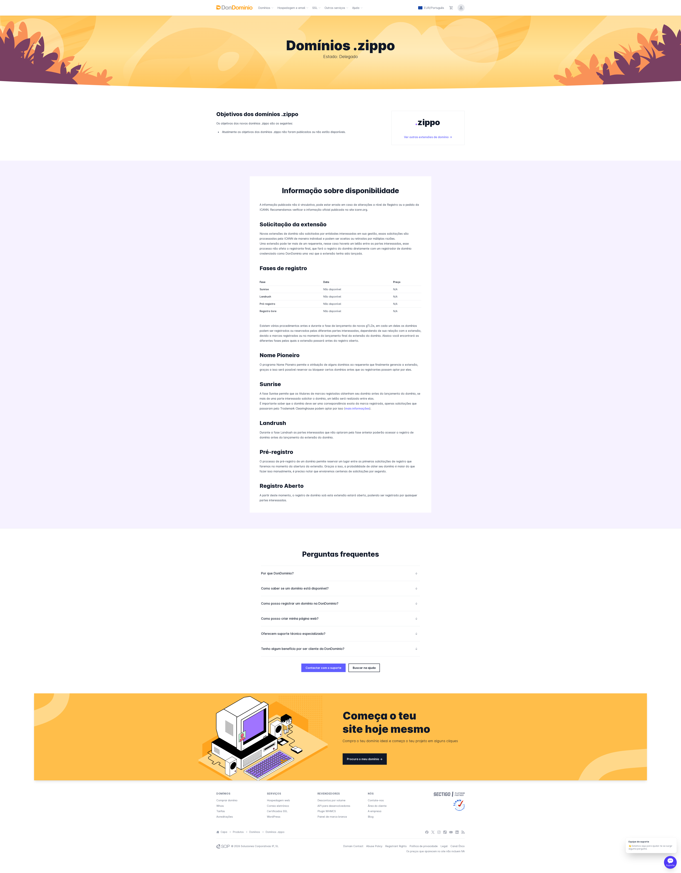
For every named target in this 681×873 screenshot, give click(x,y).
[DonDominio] (234, 7)
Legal (444, 846)
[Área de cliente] (461, 7)
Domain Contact (353, 846)
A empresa (374, 811)
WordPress (273, 816)
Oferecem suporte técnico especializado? (339, 633)
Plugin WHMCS (326, 811)
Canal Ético (457, 846)
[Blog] (463, 832)
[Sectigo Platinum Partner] (449, 794)
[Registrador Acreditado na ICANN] (459, 805)
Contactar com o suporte (323, 668)
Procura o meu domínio (363, 759)
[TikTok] (445, 832)
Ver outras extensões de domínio (426, 137)
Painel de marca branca (332, 816)
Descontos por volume (331, 800)
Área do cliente (377, 805)
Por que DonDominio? (339, 573)
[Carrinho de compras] (451, 7)
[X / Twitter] (432, 832)
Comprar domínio (226, 800)
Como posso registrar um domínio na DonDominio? (339, 603)
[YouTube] (451, 832)
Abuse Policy (374, 846)
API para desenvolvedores (333, 805)
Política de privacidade (423, 846)
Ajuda (355, 8)
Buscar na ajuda (364, 668)
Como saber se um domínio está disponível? (339, 588)
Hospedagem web (278, 800)
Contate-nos (376, 800)
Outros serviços (335, 8)
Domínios (264, 8)
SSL (314, 8)
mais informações (357, 408)
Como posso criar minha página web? (339, 618)
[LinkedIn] (457, 832)
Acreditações (224, 816)
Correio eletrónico (278, 805)
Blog (370, 816)
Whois (220, 805)
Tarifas (220, 811)
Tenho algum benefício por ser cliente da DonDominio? (339, 649)
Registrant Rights (396, 846)
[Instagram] (439, 832)
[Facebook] (426, 832)
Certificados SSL (277, 811)
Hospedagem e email (291, 8)
